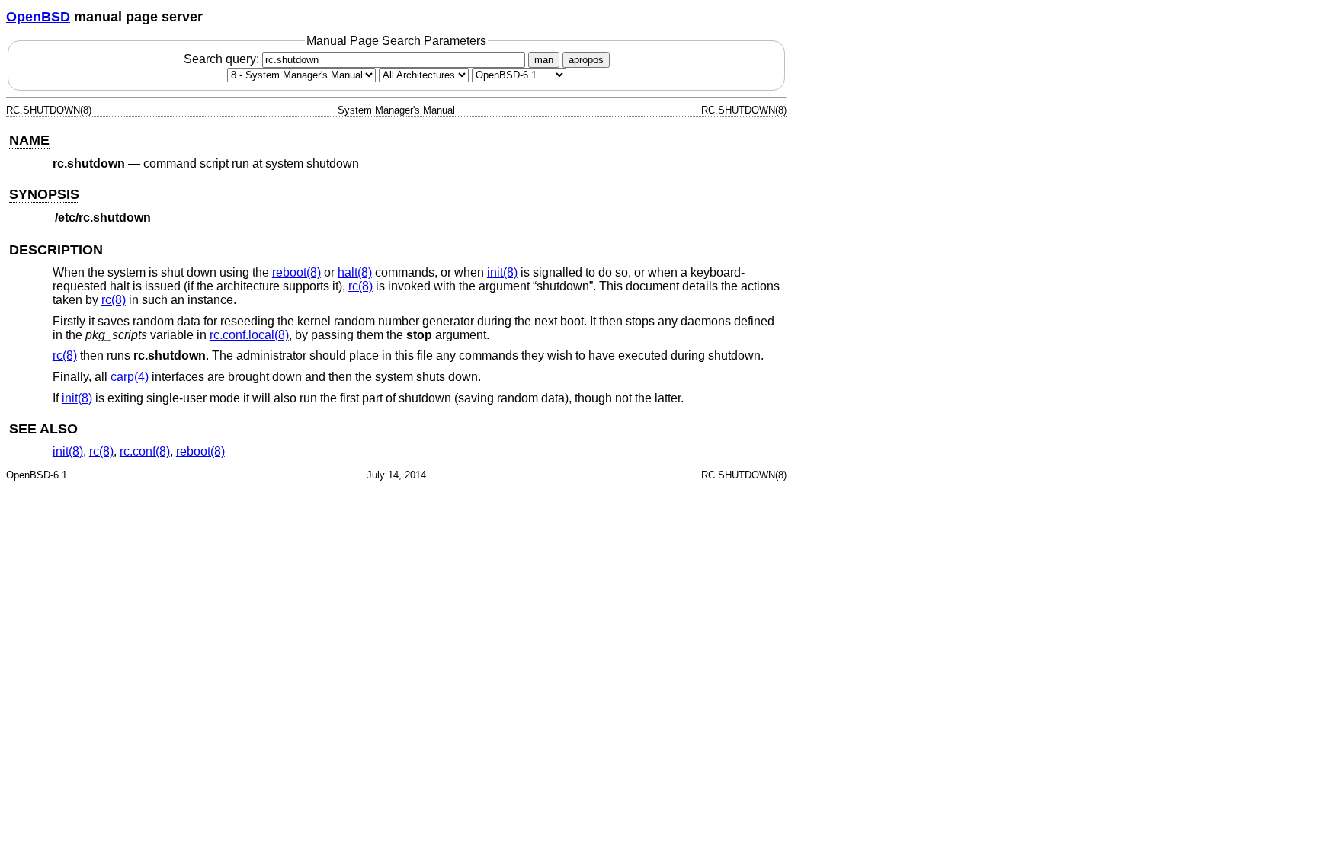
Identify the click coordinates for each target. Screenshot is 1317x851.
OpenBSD (38, 16)
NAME (29, 140)
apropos (586, 60)
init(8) (502, 272)
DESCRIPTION (56, 250)
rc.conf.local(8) (249, 334)
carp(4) (130, 376)
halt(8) (355, 272)
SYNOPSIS (44, 194)
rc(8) (360, 286)
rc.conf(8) (145, 451)
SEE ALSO (43, 429)
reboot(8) (296, 272)
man (543, 60)
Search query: (223, 59)
